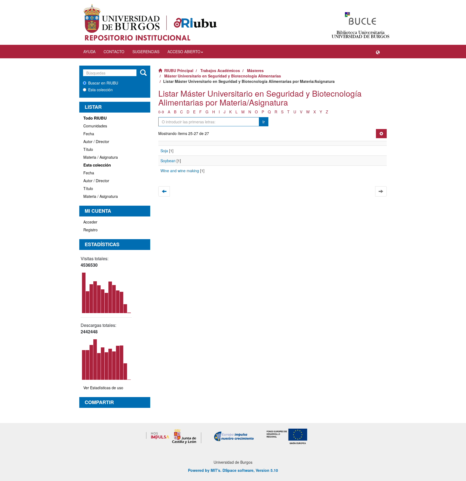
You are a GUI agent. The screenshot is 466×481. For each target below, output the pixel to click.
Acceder (90, 222)
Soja (164, 150)
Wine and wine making (179, 170)
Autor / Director (96, 141)
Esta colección (100, 89)
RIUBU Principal (178, 70)
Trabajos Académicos (220, 70)
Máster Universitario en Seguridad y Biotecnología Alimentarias (222, 76)
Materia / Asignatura (100, 157)
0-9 (161, 111)
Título (88, 149)
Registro (90, 229)
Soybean (168, 160)
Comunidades (95, 125)
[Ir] (143, 72)
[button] (378, 51)
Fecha (88, 133)
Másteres (255, 70)
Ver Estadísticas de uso (103, 387)
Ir (263, 121)
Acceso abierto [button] (183, 51)
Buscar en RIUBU (103, 83)
